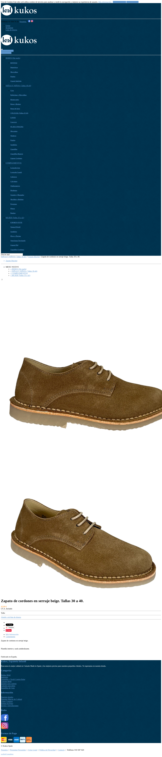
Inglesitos (4, 677)
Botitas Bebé (6, 675)
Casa (12, 90)
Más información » (105, 2)
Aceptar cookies (132, 2)
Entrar (8, 26)
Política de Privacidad (47, 750)
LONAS (13, 118)
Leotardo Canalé (16, 172)
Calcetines (13, 181)
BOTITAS (13, 63)
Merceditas (14, 72)
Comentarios (10, 637)
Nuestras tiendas (7, 697)
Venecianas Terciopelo (17, 241)
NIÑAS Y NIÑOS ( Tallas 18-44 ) (14, 257)
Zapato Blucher (34, 257)
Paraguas (13, 204)
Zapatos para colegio (8, 684)
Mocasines (13, 131)
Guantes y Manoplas (17, 195)
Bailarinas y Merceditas (18, 95)
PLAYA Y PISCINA (16, 127)
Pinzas (12, 208)
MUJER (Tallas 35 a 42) (15, 218)
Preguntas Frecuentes (18, 750)
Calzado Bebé (6, 682)
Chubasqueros (15, 186)
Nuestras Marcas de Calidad (11, 699)
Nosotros (23, 22)
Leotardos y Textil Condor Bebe (13, 679)
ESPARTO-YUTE (16, 222)
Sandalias (13, 145)
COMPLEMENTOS (13, 163)
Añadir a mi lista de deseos (11, 617)
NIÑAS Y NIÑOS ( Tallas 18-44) (18, 86)
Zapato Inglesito (15, 81)
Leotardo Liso (15, 168)
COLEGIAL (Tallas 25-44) (19, 113)
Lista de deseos (11, 30)
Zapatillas (13, 149)
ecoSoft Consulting (7, 754)
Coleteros (13, 177)
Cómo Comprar (7, 701)
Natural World (15, 227)
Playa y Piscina (15, 236)
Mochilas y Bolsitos (16, 199)
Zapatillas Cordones (17, 250)
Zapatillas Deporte (16, 154)
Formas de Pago (7, 704)
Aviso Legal (32, 750)
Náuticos (13, 136)
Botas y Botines (15, 104)
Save (9, 630)
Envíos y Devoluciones (9, 706)
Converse (13, 122)
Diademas (13, 190)
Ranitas (13, 213)
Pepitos (12, 76)
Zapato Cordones (16, 158)
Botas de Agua (15, 109)
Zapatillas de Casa (8, 688)
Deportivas (14, 67)
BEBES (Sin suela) (13, 58)
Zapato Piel (14, 245)
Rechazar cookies (119, 2)
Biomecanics (14, 100)
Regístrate (9, 28)
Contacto (61, 750)
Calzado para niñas (8, 686)
